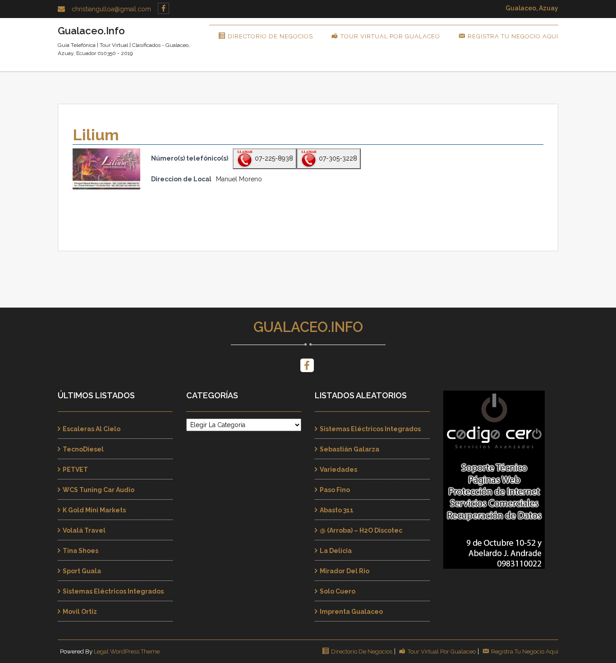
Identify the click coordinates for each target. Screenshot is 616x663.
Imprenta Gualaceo (351, 611)
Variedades (338, 469)
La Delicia (336, 550)
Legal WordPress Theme (127, 651)
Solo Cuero (337, 591)
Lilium (96, 135)
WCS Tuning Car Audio (98, 489)
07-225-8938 (273, 158)
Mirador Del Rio (344, 571)
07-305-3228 (337, 158)
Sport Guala (82, 571)
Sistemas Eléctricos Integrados (113, 591)
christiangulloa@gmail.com (111, 9)
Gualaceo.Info (308, 327)
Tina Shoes (80, 550)
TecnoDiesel (83, 449)
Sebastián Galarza (349, 449)
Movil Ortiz (80, 611)
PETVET (75, 469)
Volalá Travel (84, 530)
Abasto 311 (337, 510)
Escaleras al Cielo (91, 429)
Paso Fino (335, 489)
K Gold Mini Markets (94, 510)
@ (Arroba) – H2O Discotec (361, 530)
